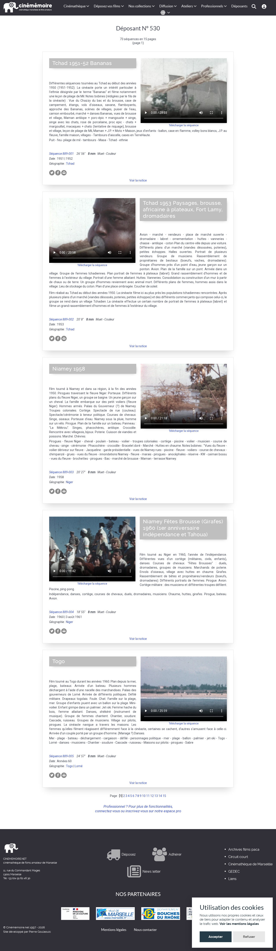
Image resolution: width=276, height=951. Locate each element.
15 (164, 796)
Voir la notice (138, 180)
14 (160, 796)
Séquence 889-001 (61, 153)
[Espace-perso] (265, 6)
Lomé (79, 766)
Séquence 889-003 (61, 472)
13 (156, 796)
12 (152, 796)
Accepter (216, 937)
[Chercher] (254, 6)
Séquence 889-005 (61, 756)
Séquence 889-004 (61, 612)
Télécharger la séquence (184, 125)
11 (148, 796)
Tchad (70, 163)
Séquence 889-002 (61, 319)
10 (144, 796)
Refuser (249, 937)
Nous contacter (145, 930)
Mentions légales (113, 930)
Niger (69, 482)
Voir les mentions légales (239, 924)
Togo (69, 766)
